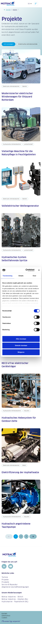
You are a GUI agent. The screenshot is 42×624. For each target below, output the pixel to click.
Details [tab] (21, 276)
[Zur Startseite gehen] (21, 554)
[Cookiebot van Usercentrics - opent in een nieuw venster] (26, 270)
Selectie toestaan (21, 345)
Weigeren (21, 352)
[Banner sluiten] (39, 270)
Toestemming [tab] (7, 276)
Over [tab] (34, 276)
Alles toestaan (21, 339)
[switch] (37, 317)
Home (15, 10)
